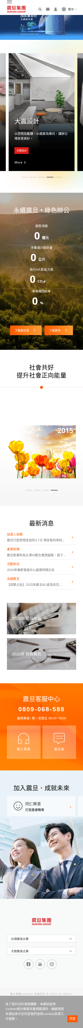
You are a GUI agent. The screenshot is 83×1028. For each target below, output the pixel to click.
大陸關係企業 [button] (20, 951)
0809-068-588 (41, 709)
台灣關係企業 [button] (20, 939)
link (41, 454)
